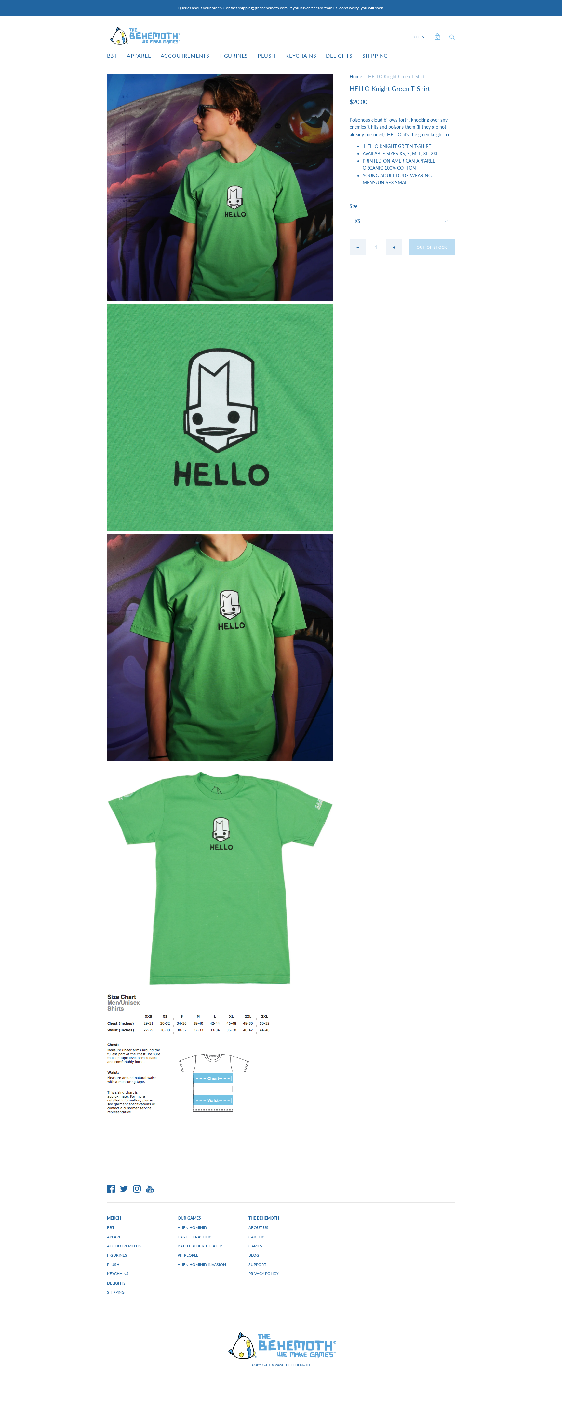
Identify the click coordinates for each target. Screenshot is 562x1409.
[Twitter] (124, 1190)
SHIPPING (375, 55)
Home (356, 76)
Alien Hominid (192, 1227)
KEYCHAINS (300, 55)
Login (418, 37)
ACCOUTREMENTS (185, 55)
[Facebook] (111, 1190)
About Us (258, 1227)
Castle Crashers (195, 1236)
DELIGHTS (339, 55)
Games (255, 1246)
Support (257, 1264)
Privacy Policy (263, 1273)
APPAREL (139, 55)
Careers (257, 1236)
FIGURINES (233, 55)
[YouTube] (150, 1190)
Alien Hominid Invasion (202, 1264)
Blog (253, 1255)
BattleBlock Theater (200, 1246)
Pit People (188, 1255)
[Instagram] (137, 1190)
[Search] (452, 38)
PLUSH (266, 55)
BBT (112, 55)
